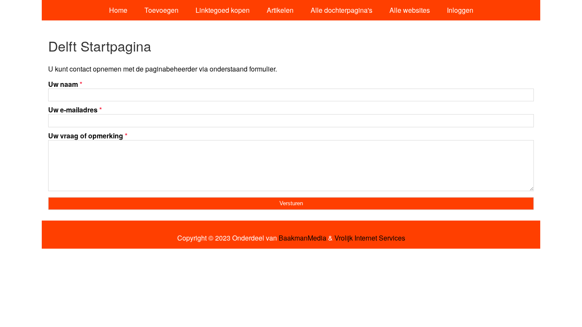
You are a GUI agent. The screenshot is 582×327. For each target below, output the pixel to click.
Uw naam (65, 84)
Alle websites (409, 10)
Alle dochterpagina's (341, 10)
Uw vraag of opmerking (87, 136)
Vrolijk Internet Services (369, 238)
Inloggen (460, 10)
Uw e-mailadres (75, 110)
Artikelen (280, 10)
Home (118, 10)
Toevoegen (161, 10)
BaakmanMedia (302, 238)
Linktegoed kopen (223, 10)
